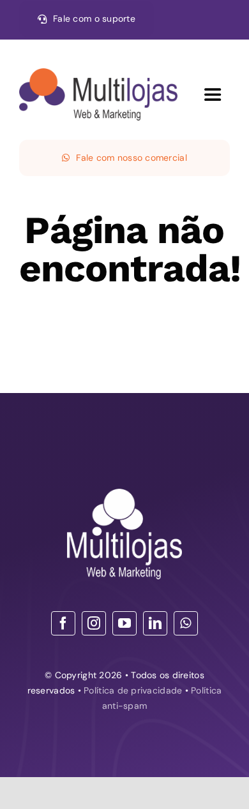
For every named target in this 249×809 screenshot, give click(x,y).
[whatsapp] (186, 623)
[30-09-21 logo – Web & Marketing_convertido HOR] (98, 74)
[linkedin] (155, 623)
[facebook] (63, 623)
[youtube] (124, 623)
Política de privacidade (133, 690)
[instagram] (94, 623)
